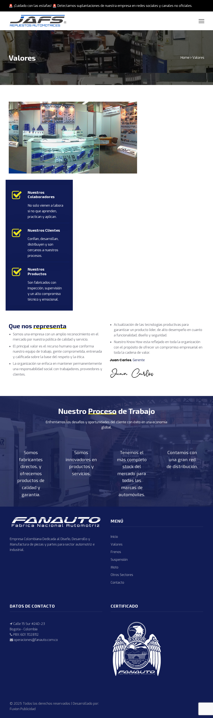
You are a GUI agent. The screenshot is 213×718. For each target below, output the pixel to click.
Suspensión (119, 559)
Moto (114, 567)
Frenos (116, 552)
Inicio (114, 536)
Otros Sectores (122, 575)
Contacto (117, 582)
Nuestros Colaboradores (41, 194)
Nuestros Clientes (44, 230)
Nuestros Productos (37, 271)
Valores (117, 544)
